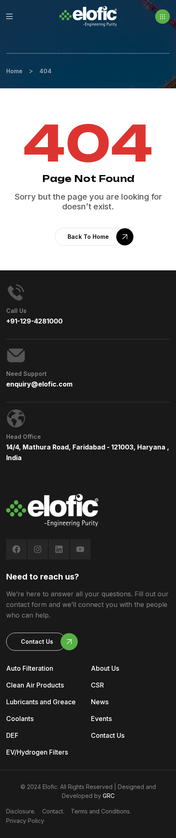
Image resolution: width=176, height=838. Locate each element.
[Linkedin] (59, 549)
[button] (162, 16)
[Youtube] (80, 549)
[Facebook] (16, 549)
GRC (109, 795)
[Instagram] (37, 549)
